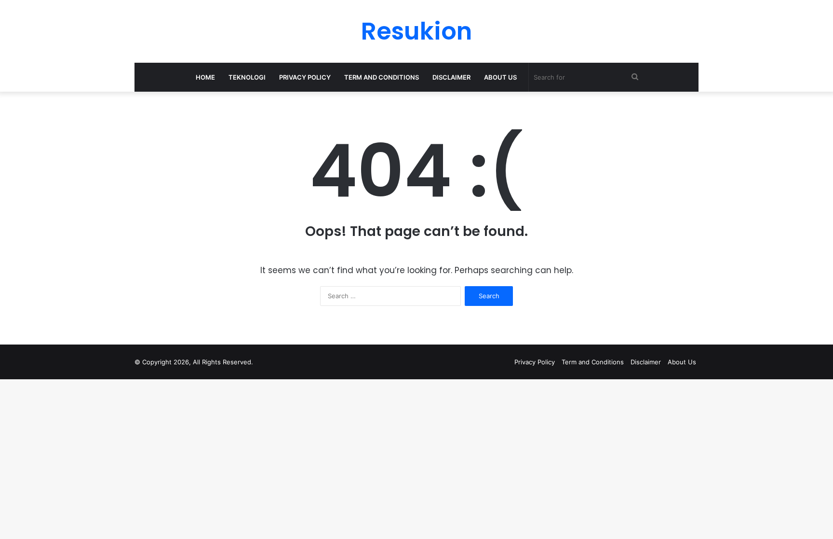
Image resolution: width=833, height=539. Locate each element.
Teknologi (247, 77)
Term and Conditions (381, 77)
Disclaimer (451, 77)
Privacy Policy (305, 77)
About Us (500, 77)
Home (205, 77)
